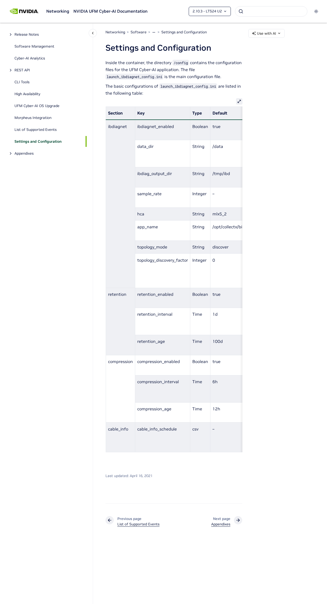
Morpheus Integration (32, 117)
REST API (22, 70)
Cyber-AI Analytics (29, 58)
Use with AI (266, 33)
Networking (57, 11)
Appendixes (24, 153)
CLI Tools (21, 82)
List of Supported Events (35, 129)
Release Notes (26, 34)
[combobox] (271, 11)
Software (139, 32)
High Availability (27, 94)
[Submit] (241, 11)
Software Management (34, 46)
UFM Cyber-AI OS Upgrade (36, 105)
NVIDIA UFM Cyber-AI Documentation (110, 11)
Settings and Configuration (38, 141)
